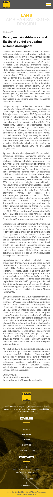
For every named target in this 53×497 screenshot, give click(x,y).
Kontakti (26, 440)
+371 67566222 (26, 479)
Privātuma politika (26, 450)
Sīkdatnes (26, 445)
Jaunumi (26, 429)
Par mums (26, 434)
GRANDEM (32, 494)
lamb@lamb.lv (26, 485)
